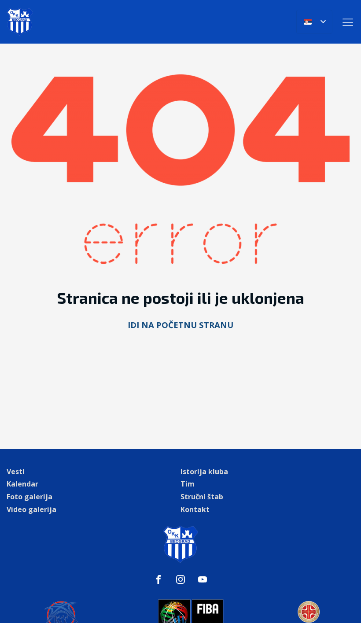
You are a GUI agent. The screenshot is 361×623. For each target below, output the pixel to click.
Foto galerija (29, 496)
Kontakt (195, 509)
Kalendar (22, 484)
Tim (187, 484)
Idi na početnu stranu (180, 324)
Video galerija (31, 509)
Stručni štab (201, 496)
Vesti (16, 471)
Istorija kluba (204, 471)
